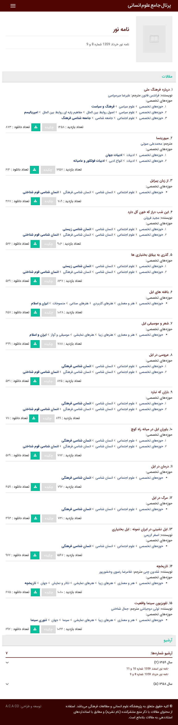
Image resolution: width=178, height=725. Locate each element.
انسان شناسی (104, 192)
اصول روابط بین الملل (100, 112)
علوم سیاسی (127, 106)
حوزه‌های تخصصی (151, 106)
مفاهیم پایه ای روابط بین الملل (62, 112)
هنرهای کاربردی (103, 303)
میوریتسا (162, 138)
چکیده (49, 127)
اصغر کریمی (151, 535)
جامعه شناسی (104, 118)
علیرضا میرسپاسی (119, 95)
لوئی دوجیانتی (149, 608)
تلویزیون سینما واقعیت (150, 603)
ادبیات (131, 155)
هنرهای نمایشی (84, 334)
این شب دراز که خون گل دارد (148, 212)
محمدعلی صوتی (151, 143)
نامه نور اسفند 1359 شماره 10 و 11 (147, 669)
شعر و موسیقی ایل (155, 323)
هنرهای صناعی (79, 303)
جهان (44, 583)
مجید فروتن (151, 217)
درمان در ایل (160, 466)
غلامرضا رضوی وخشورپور (115, 571)
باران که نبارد (160, 392)
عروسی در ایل (159, 355)
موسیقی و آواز (60, 334)
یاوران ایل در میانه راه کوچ (149, 429)
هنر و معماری (126, 303)
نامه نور (121, 29)
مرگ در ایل (160, 498)
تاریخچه (162, 566)
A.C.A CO (12, 706)
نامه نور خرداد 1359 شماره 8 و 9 (149, 674)
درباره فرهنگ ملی (157, 89)
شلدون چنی (151, 571)
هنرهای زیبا (106, 334)
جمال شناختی (120, 608)
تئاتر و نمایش (60, 583)
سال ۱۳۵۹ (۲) (163, 662)
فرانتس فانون (150, 95)
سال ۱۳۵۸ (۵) (162, 684)
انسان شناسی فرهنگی (77, 192)
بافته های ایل (159, 292)
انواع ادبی (115, 160)
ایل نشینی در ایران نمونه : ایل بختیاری (139, 529)
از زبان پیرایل (159, 180)
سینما (66, 620)
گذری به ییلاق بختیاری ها (149, 255)
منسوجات (59, 303)
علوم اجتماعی (126, 118)
